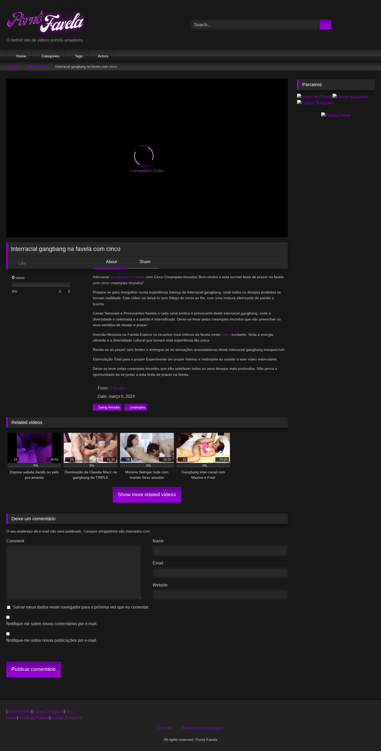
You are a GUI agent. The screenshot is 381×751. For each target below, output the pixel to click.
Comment (15, 541)
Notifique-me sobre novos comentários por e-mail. (51, 624)
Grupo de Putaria (33, 717)
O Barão (117, 388)
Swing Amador (36, 67)
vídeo (226, 334)
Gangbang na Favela (128, 277)
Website (160, 585)
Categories (50, 56)
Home (21, 56)
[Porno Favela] (45, 20)
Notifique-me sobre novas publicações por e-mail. (51, 640)
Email (159, 563)
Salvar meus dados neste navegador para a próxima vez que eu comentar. (81, 607)
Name (159, 541)
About (111, 262)
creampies (137, 407)
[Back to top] (365, 735)
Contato (165, 728)
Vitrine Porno (19, 711)
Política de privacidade (202, 728)
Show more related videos (147, 494)
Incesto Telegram (66, 717)
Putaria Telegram (48, 711)
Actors (103, 56)
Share (144, 262)
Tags (79, 56)
